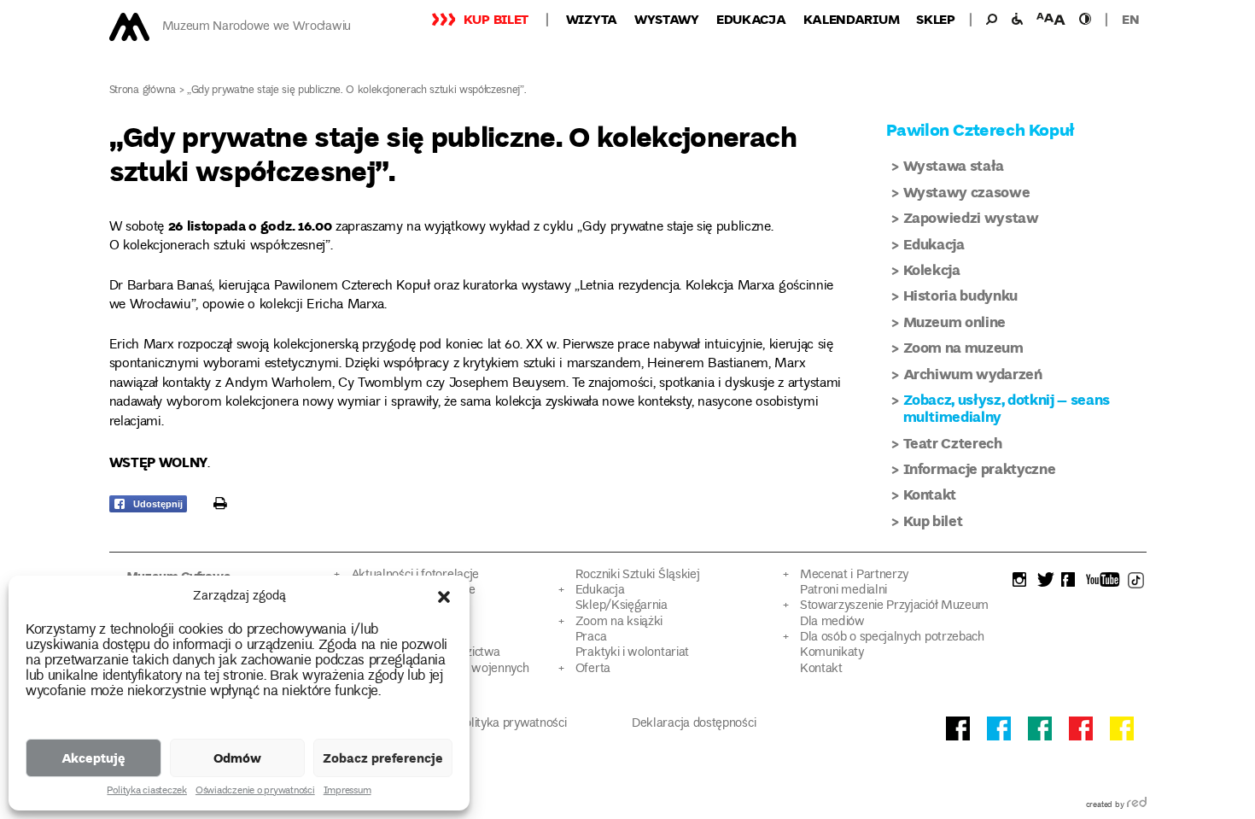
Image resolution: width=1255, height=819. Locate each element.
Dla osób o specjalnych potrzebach (892, 637)
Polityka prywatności (512, 723)
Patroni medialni (843, 590)
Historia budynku (961, 295)
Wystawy (666, 18)
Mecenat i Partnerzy (854, 575)
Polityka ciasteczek (146, 792)
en (1130, 18)
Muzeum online (955, 321)
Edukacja (751, 18)
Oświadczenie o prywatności (255, 792)
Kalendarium (851, 18)
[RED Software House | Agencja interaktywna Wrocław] (1137, 805)
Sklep (935, 18)
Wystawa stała (954, 165)
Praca (590, 637)
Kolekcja (931, 269)
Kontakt (930, 494)
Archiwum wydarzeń (972, 373)
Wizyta (591, 18)
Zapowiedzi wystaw (971, 217)
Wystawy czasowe (966, 191)
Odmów (237, 757)
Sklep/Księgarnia (621, 606)
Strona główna (143, 91)
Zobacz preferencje (383, 757)
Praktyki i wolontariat (632, 653)
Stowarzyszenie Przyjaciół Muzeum (894, 606)
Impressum (347, 792)
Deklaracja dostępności (694, 723)
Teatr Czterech (952, 442)
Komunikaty (832, 653)
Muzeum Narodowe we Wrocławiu (256, 27)
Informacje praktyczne (979, 468)
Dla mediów (832, 622)
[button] (443, 596)
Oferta (592, 669)
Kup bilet (496, 18)
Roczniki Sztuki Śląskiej (637, 575)
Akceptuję (93, 757)
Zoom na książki (619, 622)
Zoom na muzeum (963, 347)
